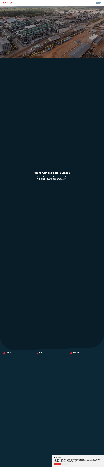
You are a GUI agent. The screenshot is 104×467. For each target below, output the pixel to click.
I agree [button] (55, 463)
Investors (54, 2)
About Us (39, 2)
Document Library (59, 2)
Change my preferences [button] (65, 463)
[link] (74, 461)
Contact (66, 2)
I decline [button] (59, 463)
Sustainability (49, 2)
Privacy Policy (74, 461)
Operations (44, 2)
